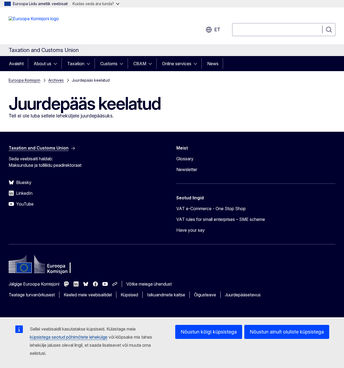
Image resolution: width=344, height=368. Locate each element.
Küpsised (129, 294)
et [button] (217, 29)
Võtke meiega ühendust (149, 284)
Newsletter (186, 169)
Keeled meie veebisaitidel (88, 294)
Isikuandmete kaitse (166, 294)
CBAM (139, 63)
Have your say (190, 230)
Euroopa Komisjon (24, 80)
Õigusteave (205, 294)
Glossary (185, 158)
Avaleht (16, 63)
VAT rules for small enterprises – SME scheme (220, 219)
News (212, 63)
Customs (108, 63)
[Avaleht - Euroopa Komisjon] (34, 27)
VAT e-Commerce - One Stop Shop (211, 208)
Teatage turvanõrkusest (32, 294)
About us (42, 63)
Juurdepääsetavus (243, 294)
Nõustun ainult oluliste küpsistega (287, 332)
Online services (176, 63)
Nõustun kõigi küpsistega (209, 332)
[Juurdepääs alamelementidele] (57, 63)
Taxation (75, 63)
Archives (56, 80)
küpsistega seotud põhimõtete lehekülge (69, 337)
